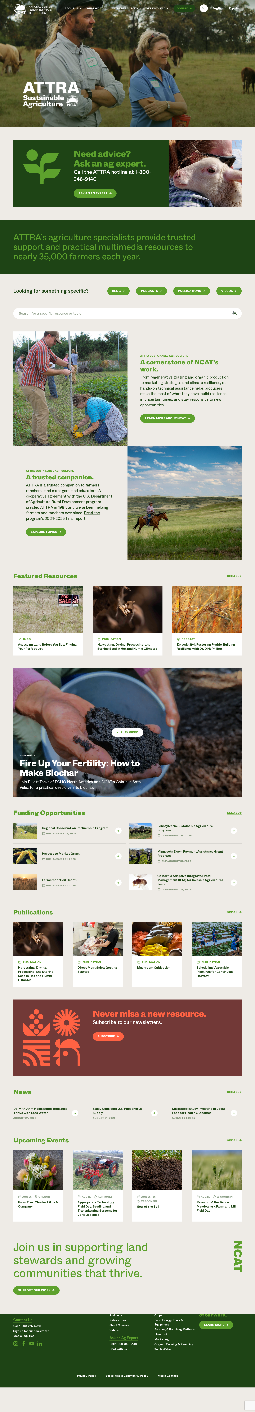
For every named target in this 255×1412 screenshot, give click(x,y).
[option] (234, 8)
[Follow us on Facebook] (23, 1343)
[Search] (204, 8)
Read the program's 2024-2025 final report (63, 515)
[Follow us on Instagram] (15, 1343)
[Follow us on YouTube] (31, 1343)
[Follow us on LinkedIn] (39, 1343)
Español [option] (234, 8)
